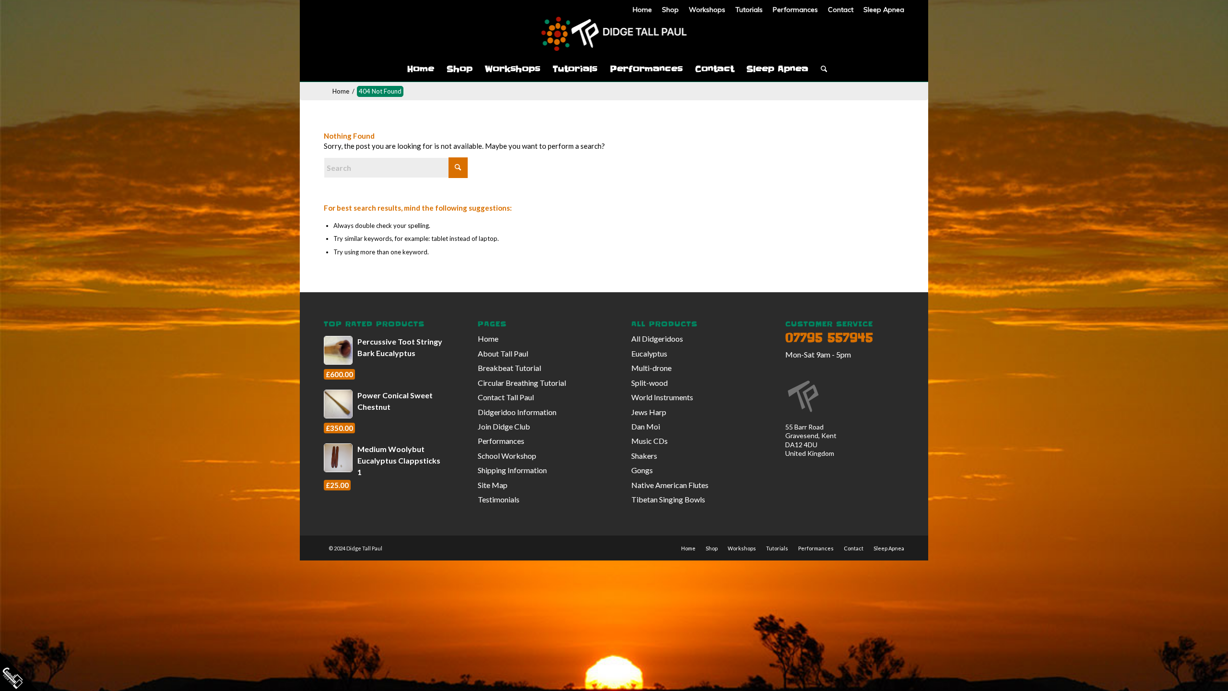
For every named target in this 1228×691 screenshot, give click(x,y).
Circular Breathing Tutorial (522, 382)
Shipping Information (512, 470)
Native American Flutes (669, 484)
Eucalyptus (649, 353)
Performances (795, 9)
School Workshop (507, 455)
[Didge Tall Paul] (614, 35)
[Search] (821, 69)
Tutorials (749, 9)
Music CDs (649, 440)
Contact (840, 9)
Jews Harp (648, 412)
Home (642, 9)
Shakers (644, 455)
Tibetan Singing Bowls (668, 499)
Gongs (642, 470)
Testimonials (499, 499)
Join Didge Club (504, 426)
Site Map (493, 484)
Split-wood (649, 382)
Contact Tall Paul (506, 397)
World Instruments (662, 397)
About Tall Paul (503, 353)
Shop (670, 9)
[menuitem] (642, 9)
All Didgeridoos (657, 338)
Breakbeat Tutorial (509, 367)
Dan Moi (645, 426)
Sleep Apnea (883, 9)
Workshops (707, 9)
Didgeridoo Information (517, 412)
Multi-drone (651, 367)
